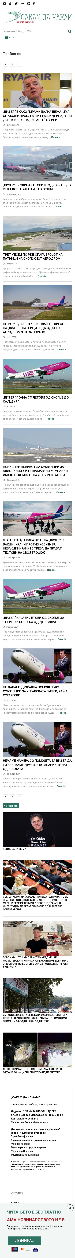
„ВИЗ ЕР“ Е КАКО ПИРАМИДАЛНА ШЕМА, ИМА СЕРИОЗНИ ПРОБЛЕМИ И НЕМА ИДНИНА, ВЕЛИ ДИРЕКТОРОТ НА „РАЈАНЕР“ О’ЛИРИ (37, 116)
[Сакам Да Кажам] (37, 25)
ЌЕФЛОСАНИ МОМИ (14, 849)
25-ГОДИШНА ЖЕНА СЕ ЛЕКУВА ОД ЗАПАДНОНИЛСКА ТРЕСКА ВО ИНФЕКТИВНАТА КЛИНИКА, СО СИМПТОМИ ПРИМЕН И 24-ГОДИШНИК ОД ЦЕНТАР (35, 1018)
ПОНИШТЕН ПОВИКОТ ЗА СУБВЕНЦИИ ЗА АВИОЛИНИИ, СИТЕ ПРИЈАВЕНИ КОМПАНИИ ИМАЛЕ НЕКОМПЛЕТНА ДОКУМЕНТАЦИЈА (35, 471)
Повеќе (55, 137)
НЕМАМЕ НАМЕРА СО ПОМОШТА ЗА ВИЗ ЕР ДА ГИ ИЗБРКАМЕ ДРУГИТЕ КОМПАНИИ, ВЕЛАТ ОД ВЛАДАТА (37, 765)
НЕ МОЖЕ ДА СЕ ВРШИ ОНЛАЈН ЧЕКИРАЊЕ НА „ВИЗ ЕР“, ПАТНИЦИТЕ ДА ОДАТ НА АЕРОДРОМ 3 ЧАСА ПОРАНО (35, 328)
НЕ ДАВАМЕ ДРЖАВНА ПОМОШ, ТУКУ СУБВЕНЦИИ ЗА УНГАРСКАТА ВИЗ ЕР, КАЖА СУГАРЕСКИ (35, 691)
